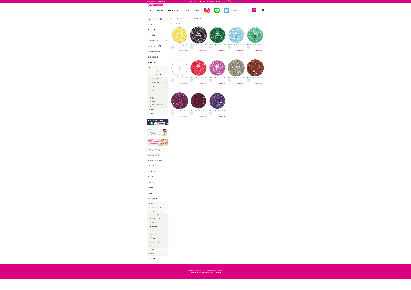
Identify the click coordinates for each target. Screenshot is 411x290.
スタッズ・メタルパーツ (156, 244)
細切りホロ (153, 234)
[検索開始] (254, 10)
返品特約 (220, 270)
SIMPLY (150, 188)
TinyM (150, 193)
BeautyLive (151, 177)
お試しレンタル (173, 10)
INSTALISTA (152, 171)
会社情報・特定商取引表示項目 (196, 270)
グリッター (153, 226)
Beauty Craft (152, 199)
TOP (150, 10)
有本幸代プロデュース (155, 160)
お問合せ (196, 10)
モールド (151, 249)
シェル (152, 222)
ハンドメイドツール (155, 207)
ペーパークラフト (155, 215)
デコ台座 (151, 253)
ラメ (151, 230)
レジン (151, 203)
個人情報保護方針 (211, 270)
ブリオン (152, 238)
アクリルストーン (155, 219)
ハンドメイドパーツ (155, 211)
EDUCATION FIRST (154, 155)
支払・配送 (185, 10)
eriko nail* (151, 166)
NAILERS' (151, 182)
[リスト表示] (258, 10)
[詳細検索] (249, 10)
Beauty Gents (152, 258)
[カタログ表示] (263, 10)
